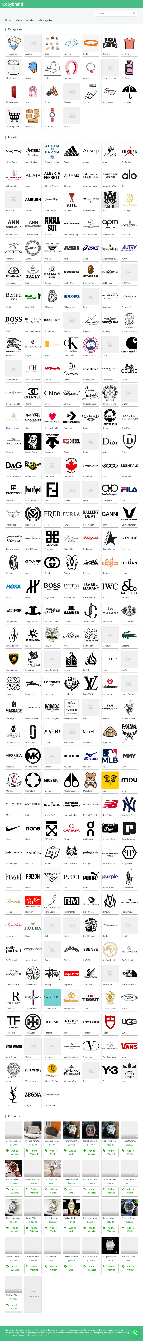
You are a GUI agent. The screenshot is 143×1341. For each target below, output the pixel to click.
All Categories (45, 20)
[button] (135, 1333)
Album (19, 20)
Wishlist (30, 20)
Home (8, 20)
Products (14, 1116)
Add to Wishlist (15, 1152)
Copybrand (12, 4)
